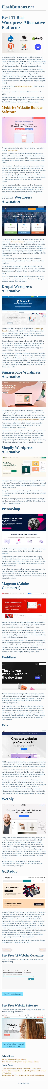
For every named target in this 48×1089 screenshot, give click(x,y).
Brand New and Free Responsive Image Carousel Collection (20, 1062)
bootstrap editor (13, 150)
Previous (6, 950)
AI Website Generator (29, 955)
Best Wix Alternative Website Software (14, 1059)
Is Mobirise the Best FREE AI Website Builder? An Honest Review (23, 1075)
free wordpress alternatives (23, 86)
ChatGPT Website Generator (12, 994)
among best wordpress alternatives (28, 419)
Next (42, 950)
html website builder (17, 242)
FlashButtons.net (18, 6)
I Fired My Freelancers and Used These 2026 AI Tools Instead (21, 1068)
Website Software (26, 1005)
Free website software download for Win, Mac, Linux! (13, 1045)
